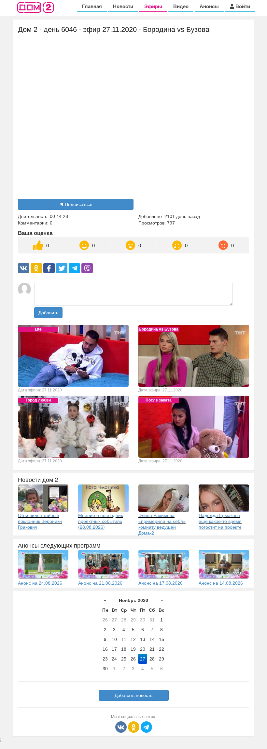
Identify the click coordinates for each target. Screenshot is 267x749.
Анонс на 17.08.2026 (160, 583)
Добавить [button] (48, 312)
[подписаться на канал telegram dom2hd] (146, 726)
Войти (242, 6)
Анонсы (209, 6)
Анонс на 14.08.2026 (221, 583)
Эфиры (153, 6)
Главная (92, 6)
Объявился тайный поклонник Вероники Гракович (40, 521)
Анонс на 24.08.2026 (40, 583)
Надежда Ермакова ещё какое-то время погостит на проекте (220, 521)
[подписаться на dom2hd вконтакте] (121, 726)
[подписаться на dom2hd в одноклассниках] (134, 726)
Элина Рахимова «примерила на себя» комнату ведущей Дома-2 (162, 524)
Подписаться (78, 204)
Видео (181, 6)
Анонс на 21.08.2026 (100, 583)
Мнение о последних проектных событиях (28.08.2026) (100, 521)
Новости (123, 6)
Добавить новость (133, 695)
